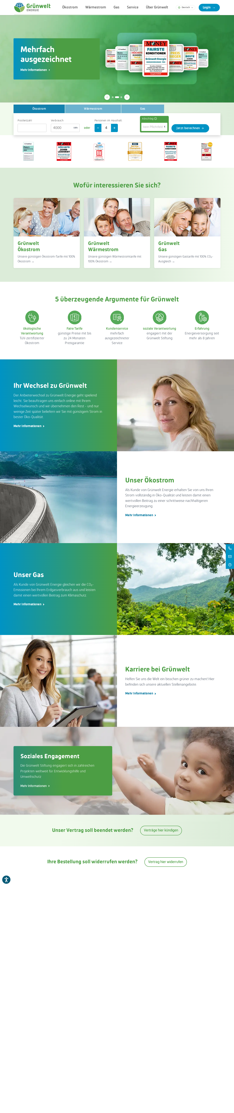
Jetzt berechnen (188, 128)
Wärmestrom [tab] (93, 108)
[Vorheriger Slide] (107, 97)
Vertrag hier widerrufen (165, 862)
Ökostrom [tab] (39, 108)
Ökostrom (70, 7)
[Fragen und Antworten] (230, 565)
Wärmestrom (95, 7)
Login (209, 7)
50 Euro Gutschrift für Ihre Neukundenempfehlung (55, 70)
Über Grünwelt (157, 7)
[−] (98, 128)
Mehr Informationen (27, 426)
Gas (116, 7)
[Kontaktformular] (230, 556)
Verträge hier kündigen (161, 830)
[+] (114, 128)
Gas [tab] (142, 108)
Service (132, 7)
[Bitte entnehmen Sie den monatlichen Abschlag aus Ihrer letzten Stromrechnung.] (155, 118)
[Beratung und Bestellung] (230, 548)
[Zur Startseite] (32, 7)
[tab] (113, 97)
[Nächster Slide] (127, 97)
